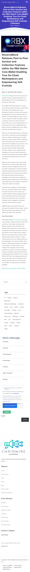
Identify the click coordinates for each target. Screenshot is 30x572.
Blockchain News (6, 510)
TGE (5, 325)
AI (4, 297)
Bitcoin (15, 297)
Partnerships (5, 489)
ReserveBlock (5, 95)
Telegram (14, 268)
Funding (14, 310)
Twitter (19, 268)
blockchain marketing (10, 304)
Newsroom (17, 25)
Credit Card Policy (7, 567)
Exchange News (5, 525)
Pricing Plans (5, 474)
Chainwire (21, 304)
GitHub (23, 268)
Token (10, 325)
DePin (16, 307)
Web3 (6, 329)
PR (10, 319)
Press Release (17, 319)
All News (3, 503)
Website (4, 268)
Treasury (16, 325)
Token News (4, 517)
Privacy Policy (18, 565)
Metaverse (15, 316)
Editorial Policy (6, 569)
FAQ (2, 478)
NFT (5, 319)
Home (12, 25)
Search (3, 416)
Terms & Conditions (8, 565)
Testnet (18, 322)
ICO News (4, 514)
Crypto (6, 307)
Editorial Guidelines (6, 492)
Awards (9, 297)
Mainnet (16, 313)
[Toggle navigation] (27, 1)
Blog (2, 485)
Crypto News (5, 506)
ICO (19, 310)
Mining (22, 316)
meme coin (7, 316)
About (3, 481)
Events (22, 307)
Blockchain (7, 301)
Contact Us (4, 546)
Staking (12, 322)
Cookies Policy (17, 567)
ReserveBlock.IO (16, 219)
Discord (9, 268)
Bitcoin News (5, 521)
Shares (6, 322)
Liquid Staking (8, 313)
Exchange (7, 310)
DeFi (11, 307)
